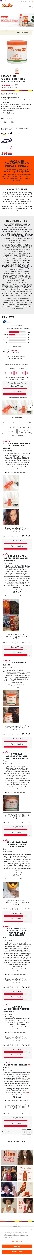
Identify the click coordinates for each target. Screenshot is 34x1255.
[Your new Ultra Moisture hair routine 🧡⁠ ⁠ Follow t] (25, 1189)
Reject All (17, 1246)
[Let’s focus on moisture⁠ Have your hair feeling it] (9, 1189)
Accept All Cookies (17, 1251)
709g (13, 122)
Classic (10, 31)
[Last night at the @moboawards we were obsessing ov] (9, 1173)
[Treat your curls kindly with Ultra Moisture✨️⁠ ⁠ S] (25, 1205)
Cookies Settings (17, 1241)
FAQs (16, 1224)
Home (3, 31)
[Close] (32, 1229)
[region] (17, 1241)
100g (5, 122)
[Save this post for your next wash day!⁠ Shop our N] (9, 1205)
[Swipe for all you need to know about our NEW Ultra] (9, 1157)
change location (5, 0)
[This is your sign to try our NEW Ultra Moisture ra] (25, 1157)
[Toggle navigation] (30, 6)
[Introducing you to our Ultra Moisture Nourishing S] (25, 1173)
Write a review (9, 87)
